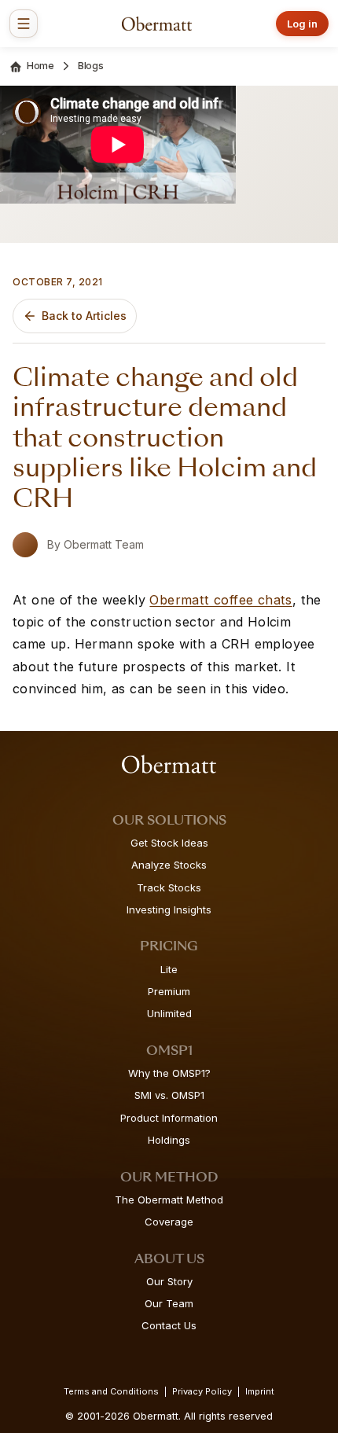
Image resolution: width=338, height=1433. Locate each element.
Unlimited (169, 1013)
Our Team (169, 1303)
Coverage (169, 1221)
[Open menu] (23, 23)
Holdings (169, 1140)
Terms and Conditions (111, 1391)
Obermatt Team (104, 544)
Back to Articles (84, 315)
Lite (169, 969)
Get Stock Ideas (169, 842)
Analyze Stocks (169, 864)
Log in (302, 23)
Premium (169, 991)
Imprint (259, 1391)
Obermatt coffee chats (220, 600)
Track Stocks (169, 887)
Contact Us (169, 1325)
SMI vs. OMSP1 (169, 1095)
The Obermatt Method (169, 1199)
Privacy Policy (202, 1391)
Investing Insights (169, 909)
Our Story (169, 1281)
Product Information (169, 1117)
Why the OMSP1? (169, 1073)
